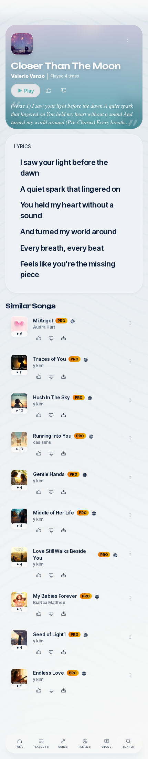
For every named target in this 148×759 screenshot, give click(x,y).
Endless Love (48, 673)
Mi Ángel (43, 320)
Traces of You (49, 359)
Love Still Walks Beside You (59, 554)
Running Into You (52, 436)
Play (32, 92)
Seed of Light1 (49, 634)
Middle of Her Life (53, 512)
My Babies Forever (55, 596)
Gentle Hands (49, 474)
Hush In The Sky (51, 397)
